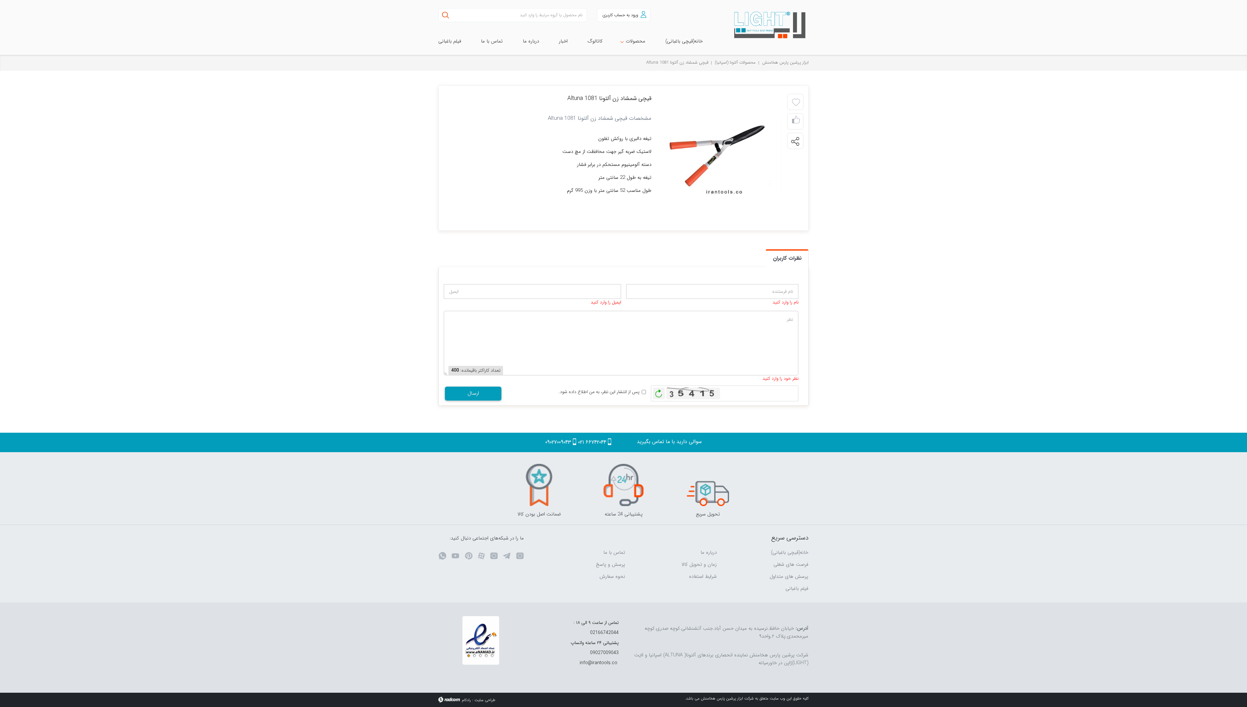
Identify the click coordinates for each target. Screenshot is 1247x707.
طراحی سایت (484, 700)
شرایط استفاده (703, 576)
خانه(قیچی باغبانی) (789, 552)
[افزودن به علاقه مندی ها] (796, 102)
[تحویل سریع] (708, 485)
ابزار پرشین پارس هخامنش (785, 62)
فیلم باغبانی (797, 588)
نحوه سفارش (612, 576)
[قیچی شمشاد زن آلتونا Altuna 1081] (722, 158)
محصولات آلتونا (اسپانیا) (735, 62)
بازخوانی (659, 392)
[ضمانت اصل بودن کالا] (539, 485)
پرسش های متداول (789, 576)
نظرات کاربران (787, 258)
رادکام (466, 700)
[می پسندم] (796, 121)
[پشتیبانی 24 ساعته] (623, 485)
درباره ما (708, 552)
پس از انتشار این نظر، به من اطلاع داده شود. (599, 392)
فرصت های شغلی (791, 564)
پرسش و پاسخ (610, 564)
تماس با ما (614, 552)
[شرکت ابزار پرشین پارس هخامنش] (766, 25)
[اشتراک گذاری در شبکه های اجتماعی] (795, 141)
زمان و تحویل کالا (699, 564)
